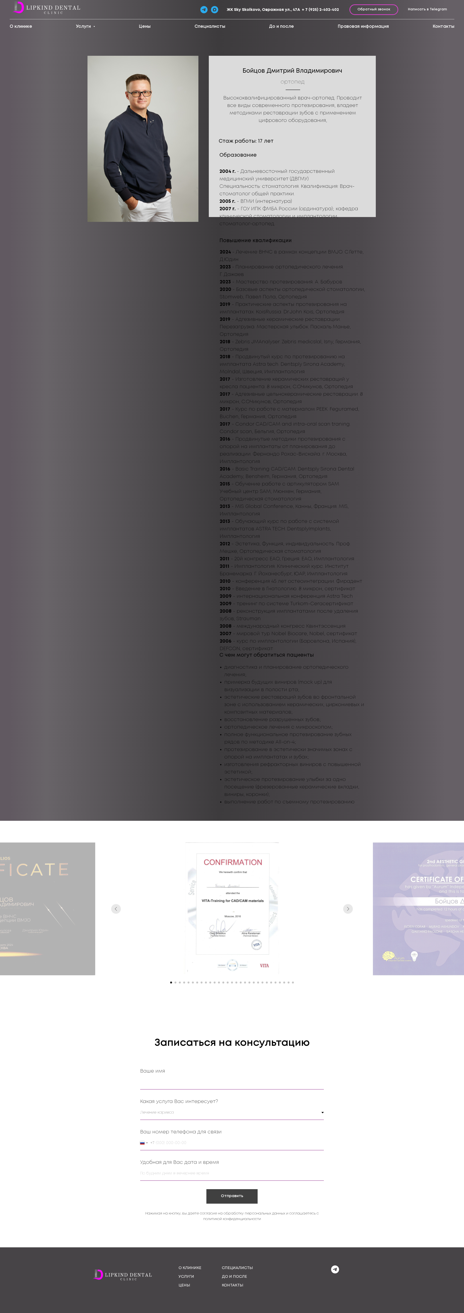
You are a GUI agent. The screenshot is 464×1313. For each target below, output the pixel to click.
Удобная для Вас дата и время (179, 1162)
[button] (373, 9)
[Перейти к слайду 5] (188, 982)
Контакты (443, 26)
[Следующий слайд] (348, 909)
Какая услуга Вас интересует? (179, 1101)
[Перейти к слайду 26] (280, 982)
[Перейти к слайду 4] (184, 982)
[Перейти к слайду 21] (258, 982)
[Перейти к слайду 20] (254, 982)
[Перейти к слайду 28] (289, 982)
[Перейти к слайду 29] (293, 982)
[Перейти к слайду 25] (275, 982)
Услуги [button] (84, 26)
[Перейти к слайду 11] (215, 982)
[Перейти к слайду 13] (223, 982)
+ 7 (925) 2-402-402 (320, 10)
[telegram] (335, 1272)
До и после (281, 26)
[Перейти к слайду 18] (245, 982)
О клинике (21, 26)
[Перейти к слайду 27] (284, 982)
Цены (145, 26)
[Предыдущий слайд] (116, 909)
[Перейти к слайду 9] (206, 982)
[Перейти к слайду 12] (219, 982)
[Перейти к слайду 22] (262, 982)
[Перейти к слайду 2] (175, 982)
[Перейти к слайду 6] (193, 982)
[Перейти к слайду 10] (210, 982)
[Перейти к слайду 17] (241, 982)
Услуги (186, 1276)
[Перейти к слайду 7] (197, 982)
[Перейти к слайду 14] (228, 982)
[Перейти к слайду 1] (171, 982)
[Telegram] (204, 9)
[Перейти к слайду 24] (271, 982)
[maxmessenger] (214, 9)
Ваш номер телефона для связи (181, 1132)
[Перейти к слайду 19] (249, 982)
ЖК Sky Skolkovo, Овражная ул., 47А (263, 10)
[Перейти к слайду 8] (202, 982)
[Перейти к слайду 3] (180, 982)
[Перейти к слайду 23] (267, 982)
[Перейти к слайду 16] (236, 982)
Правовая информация (363, 26)
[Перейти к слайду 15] (232, 982)
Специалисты (210, 26)
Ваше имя (152, 1071)
